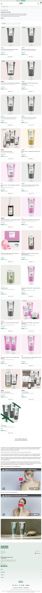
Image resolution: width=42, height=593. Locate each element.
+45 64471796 (3, 558)
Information (3, 572)
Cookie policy (21, 587)
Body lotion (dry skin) (16, 452)
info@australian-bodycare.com (7, 557)
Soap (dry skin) (3, 452)
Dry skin (29, 452)
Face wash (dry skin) (24, 452)
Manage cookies (26, 587)
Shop (2, 569)
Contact (2, 577)
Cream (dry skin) (9, 452)
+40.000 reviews (18, 0)
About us (2, 574)
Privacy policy (15, 587)
